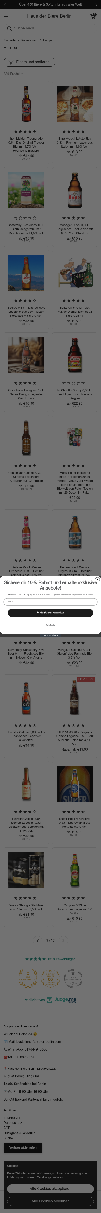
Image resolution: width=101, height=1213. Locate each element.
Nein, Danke (50, 625)
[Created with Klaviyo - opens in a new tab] (50, 635)
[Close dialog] (97, 579)
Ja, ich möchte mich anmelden (51, 613)
